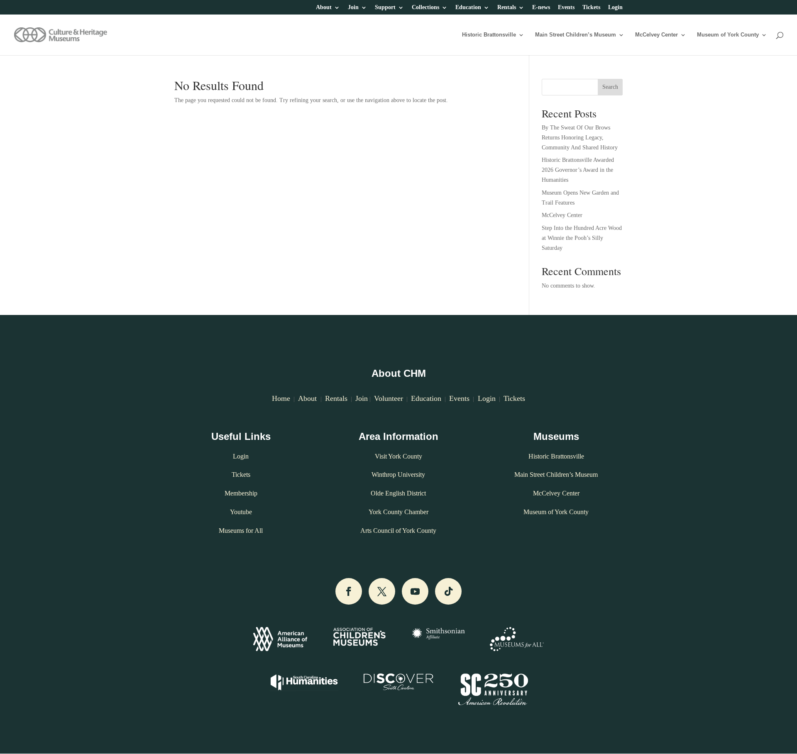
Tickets (591, 7)
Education (468, 7)
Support (385, 7)
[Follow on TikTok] (448, 591)
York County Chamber (398, 511)
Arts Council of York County (398, 530)
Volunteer (388, 398)
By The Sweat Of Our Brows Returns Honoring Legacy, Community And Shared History (580, 137)
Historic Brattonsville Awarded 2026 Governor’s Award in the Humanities (578, 170)
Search (610, 87)
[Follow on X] (382, 591)
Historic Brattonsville (489, 35)
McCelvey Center (656, 35)
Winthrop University (398, 474)
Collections (425, 7)
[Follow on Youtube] (415, 591)
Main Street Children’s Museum (575, 35)
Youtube (241, 511)
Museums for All (241, 530)
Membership (241, 493)
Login (615, 7)
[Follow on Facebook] (348, 591)
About (324, 7)
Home (281, 398)
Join (353, 7)
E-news (541, 7)
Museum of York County (728, 35)
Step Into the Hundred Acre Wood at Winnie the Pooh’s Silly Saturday (582, 238)
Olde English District (398, 493)
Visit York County (398, 456)
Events (566, 7)
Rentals (506, 7)
